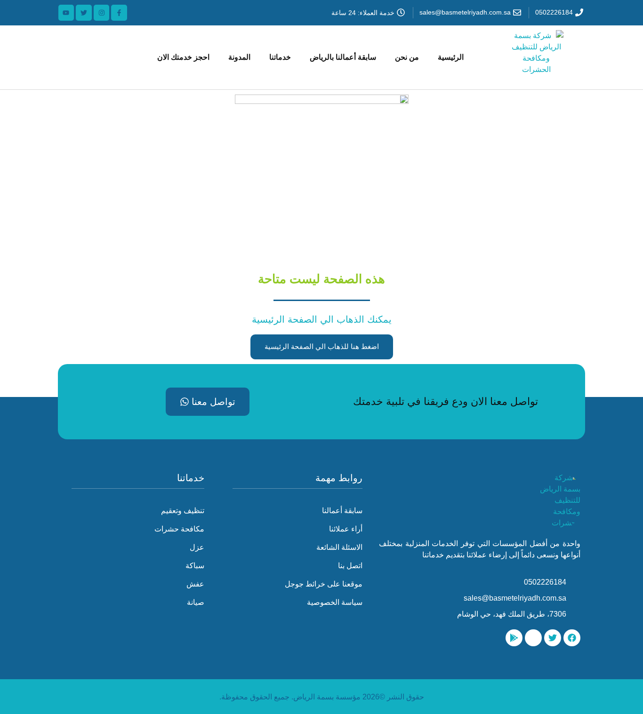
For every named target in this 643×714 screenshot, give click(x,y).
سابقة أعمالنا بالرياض (343, 57)
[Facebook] (571, 637)
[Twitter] (84, 13)
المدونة (239, 57)
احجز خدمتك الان (183, 57)
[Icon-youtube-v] (533, 637)
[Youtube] (66, 13)
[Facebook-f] (119, 13)
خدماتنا (280, 57)
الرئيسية (451, 57)
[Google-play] (514, 637)
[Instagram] (102, 13)
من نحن (407, 57)
